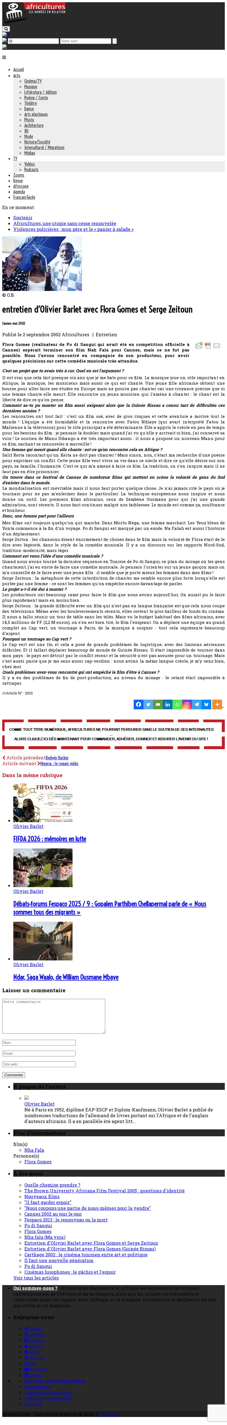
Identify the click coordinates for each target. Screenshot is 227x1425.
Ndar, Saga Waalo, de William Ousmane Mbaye (65, 977)
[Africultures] (33, 22)
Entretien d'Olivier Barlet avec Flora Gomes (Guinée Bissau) (90, 1249)
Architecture (33, 125)
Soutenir (22, 217)
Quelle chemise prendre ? (52, 1185)
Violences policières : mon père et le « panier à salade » (73, 229)
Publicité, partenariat (48, 1398)
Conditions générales (47, 1392)
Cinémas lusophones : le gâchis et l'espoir (70, 1272)
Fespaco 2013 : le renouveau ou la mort (66, 1220)
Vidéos (29, 164)
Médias (29, 153)
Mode (28, 136)
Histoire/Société (37, 142)
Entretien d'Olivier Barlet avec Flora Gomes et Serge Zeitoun (91, 1243)
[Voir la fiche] (26, 1098)
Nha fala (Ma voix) (44, 1237)
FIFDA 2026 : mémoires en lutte (49, 839)
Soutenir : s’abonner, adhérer (55, 1381)
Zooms (18, 175)
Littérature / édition (40, 92)
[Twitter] (148, 704)
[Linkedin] (167, 704)
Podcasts (31, 169)
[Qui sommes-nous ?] (4, 47)
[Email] (158, 704)
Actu (16, 75)
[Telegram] (197, 704)
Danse (29, 108)
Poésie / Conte (36, 97)
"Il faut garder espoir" (47, 1202)
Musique (30, 86)
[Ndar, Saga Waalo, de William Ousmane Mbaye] (43, 959)
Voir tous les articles (36, 1278)
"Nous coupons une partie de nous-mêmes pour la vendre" (87, 1208)
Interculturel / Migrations (44, 147)
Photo (29, 120)
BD (26, 131)
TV (15, 158)
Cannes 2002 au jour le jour (53, 1214)
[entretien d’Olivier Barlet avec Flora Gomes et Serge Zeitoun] (42, 289)
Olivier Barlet (28, 826)
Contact (33, 1404)
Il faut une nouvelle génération (59, 1260)
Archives (109, 1414)
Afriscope (21, 186)
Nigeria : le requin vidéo (59, 763)
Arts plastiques (36, 114)
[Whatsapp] (177, 704)
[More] (218, 704)
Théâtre (30, 103)
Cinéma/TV (33, 81)
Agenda (19, 191)
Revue (18, 180)
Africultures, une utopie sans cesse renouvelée (64, 223)
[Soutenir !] (113, 735)
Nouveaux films (42, 1196)
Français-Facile (24, 197)
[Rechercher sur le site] (6, 29)
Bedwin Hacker (57, 757)
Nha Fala (34, 1150)
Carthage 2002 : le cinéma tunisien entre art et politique (86, 1254)
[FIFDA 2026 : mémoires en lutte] (43, 820)
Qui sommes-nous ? (35, 1288)
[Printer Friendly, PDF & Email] (209, 348)
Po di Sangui (38, 1225)
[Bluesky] (206, 704)
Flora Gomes (37, 1162)
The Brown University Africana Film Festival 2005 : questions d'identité (104, 1191)
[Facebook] (138, 704)
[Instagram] (187, 704)
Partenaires (37, 1386)
